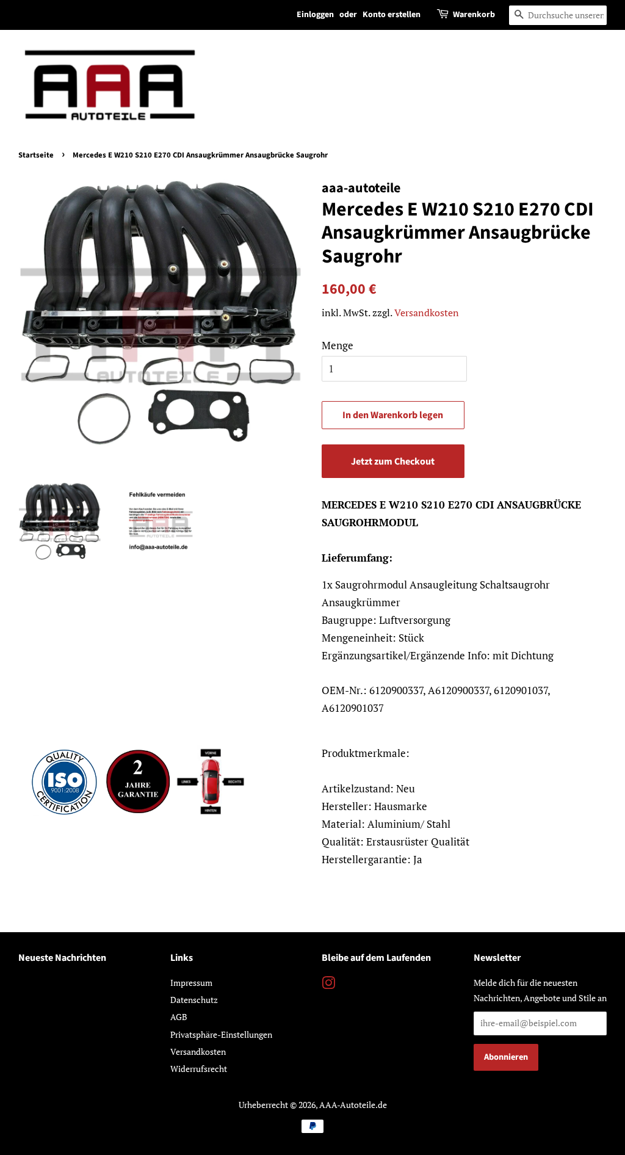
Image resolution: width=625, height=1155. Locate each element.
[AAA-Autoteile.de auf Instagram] (328, 985)
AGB (178, 1017)
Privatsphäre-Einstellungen (221, 1034)
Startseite (36, 155)
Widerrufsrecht (198, 1068)
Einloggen (315, 15)
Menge (337, 345)
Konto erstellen (392, 15)
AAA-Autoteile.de (353, 1104)
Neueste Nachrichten (62, 958)
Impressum (191, 982)
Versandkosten (426, 312)
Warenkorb (474, 15)
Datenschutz (194, 999)
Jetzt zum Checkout (393, 461)
